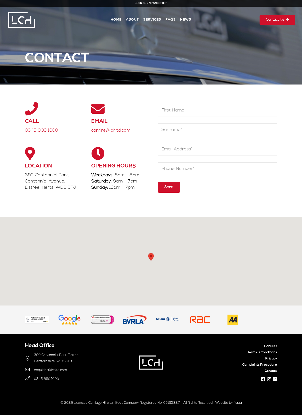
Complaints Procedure (259, 365)
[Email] (117, 109)
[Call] (51, 109)
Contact (271, 371)
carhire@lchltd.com (110, 130)
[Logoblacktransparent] (22, 20)
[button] (151, 257)
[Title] (263, 379)
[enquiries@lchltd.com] (29, 370)
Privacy (271, 358)
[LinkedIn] (275, 379)
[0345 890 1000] (29, 379)
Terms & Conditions (262, 352)
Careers (270, 346)
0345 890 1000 (41, 130)
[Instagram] (269, 379)
